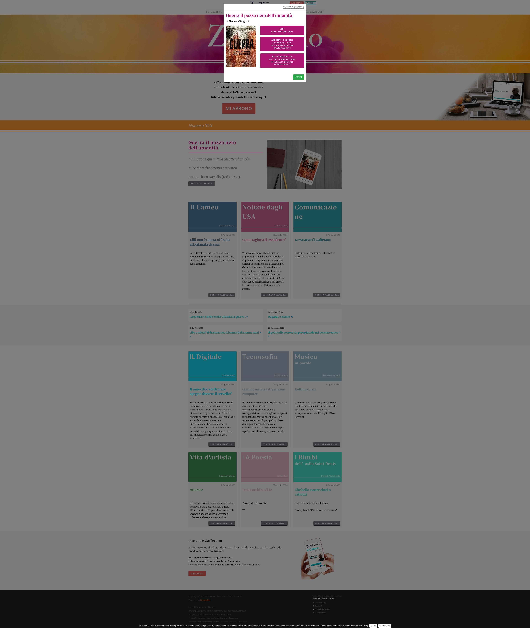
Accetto (373, 626)
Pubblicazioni (311, 11)
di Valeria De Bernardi (331, 375)
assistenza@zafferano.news (324, 598)
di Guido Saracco (281, 375)
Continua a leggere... (202, 183)
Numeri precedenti (322, 609)
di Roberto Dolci (281, 226)
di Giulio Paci (282, 476)
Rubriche (244, 11)
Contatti (318, 606)
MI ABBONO (239, 108)
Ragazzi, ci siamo (279, 316)
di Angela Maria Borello (330, 476)
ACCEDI (310, 3)
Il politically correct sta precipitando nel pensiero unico (303, 332)
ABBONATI (297, 3)
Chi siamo (275, 11)
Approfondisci (384, 626)
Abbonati (197, 573)
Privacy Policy (320, 602)
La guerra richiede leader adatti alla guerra (217, 316)
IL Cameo (214, 11)
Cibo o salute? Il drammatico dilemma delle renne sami (224, 332)
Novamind (205, 600)
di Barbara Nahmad (227, 476)
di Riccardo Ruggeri (227, 226)
